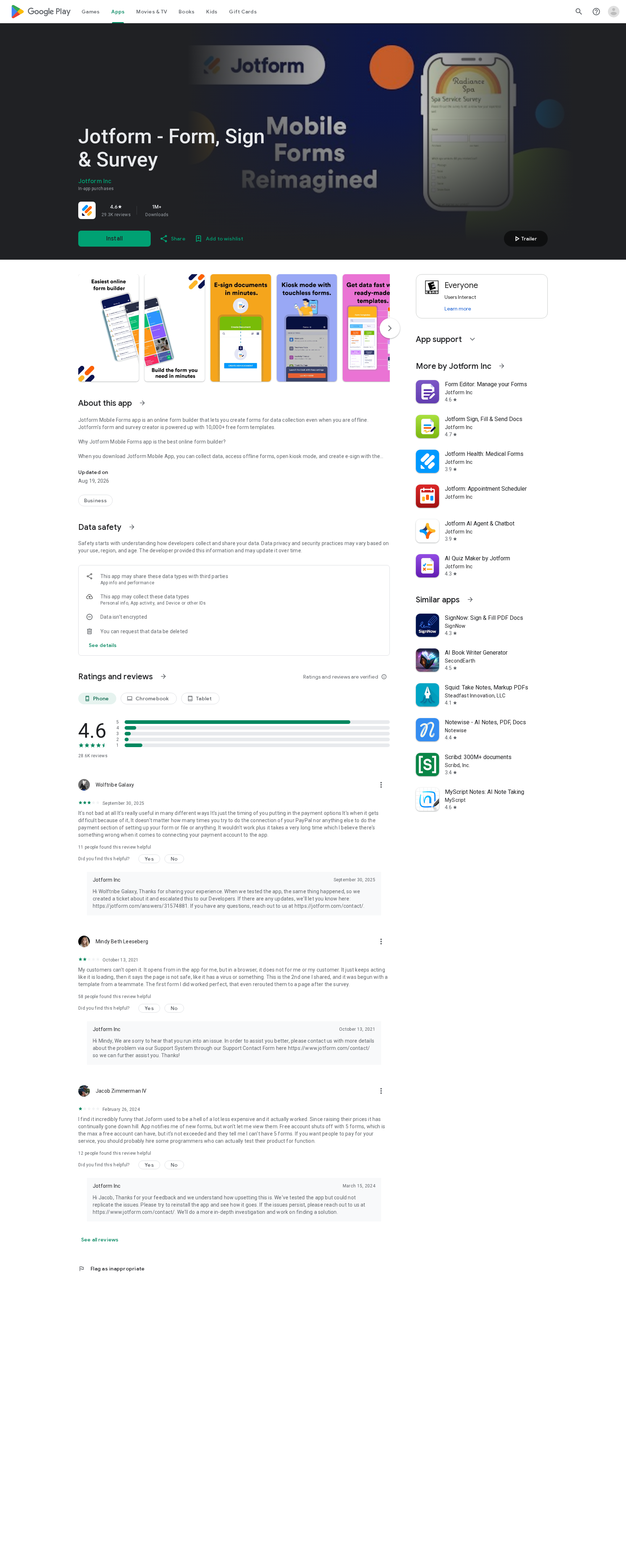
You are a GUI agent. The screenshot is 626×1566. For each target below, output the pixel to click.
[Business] (95, 500)
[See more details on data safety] (103, 645)
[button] (108, 328)
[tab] (90, 11)
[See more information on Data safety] (132, 527)
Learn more (458, 308)
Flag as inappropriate (111, 1268)
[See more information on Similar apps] (470, 599)
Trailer (525, 238)
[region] (179, 210)
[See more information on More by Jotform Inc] (501, 366)
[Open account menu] (613, 11)
